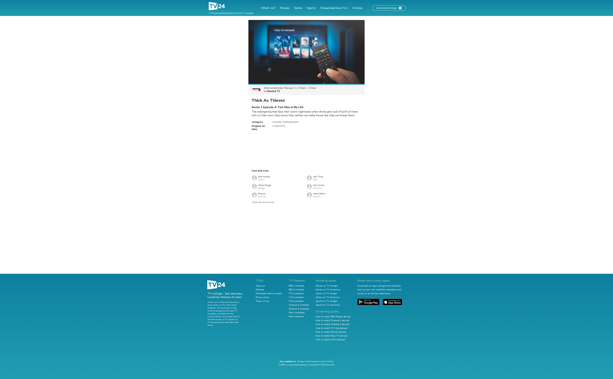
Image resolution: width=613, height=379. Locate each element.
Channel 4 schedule (299, 304)
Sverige (300, 361)
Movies (284, 8)
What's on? (268, 8)
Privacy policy (262, 297)
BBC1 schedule (296, 285)
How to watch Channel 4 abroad (332, 320)
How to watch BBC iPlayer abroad (333, 316)
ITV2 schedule (296, 297)
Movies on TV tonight (327, 285)
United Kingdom (312, 361)
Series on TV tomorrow (328, 297)
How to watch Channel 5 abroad (332, 324)
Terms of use (262, 301)
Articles (357, 8)
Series (298, 8)
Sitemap (260, 289)
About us (260, 285)
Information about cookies (269, 293)
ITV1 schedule (296, 293)
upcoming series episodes (226, 322)
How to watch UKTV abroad (330, 339)
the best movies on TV (217, 319)
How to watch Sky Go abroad (331, 331)
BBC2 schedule (296, 289)
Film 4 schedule (297, 312)
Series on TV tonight (326, 293)
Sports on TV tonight (326, 301)
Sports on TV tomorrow (328, 304)
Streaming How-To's (334, 8)
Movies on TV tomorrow (328, 289)
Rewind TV (273, 91)
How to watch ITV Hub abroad (331, 328)
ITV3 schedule (296, 301)
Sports (311, 8)
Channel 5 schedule (299, 308)
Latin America (327, 361)
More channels (296, 316)
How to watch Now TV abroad (331, 335)
